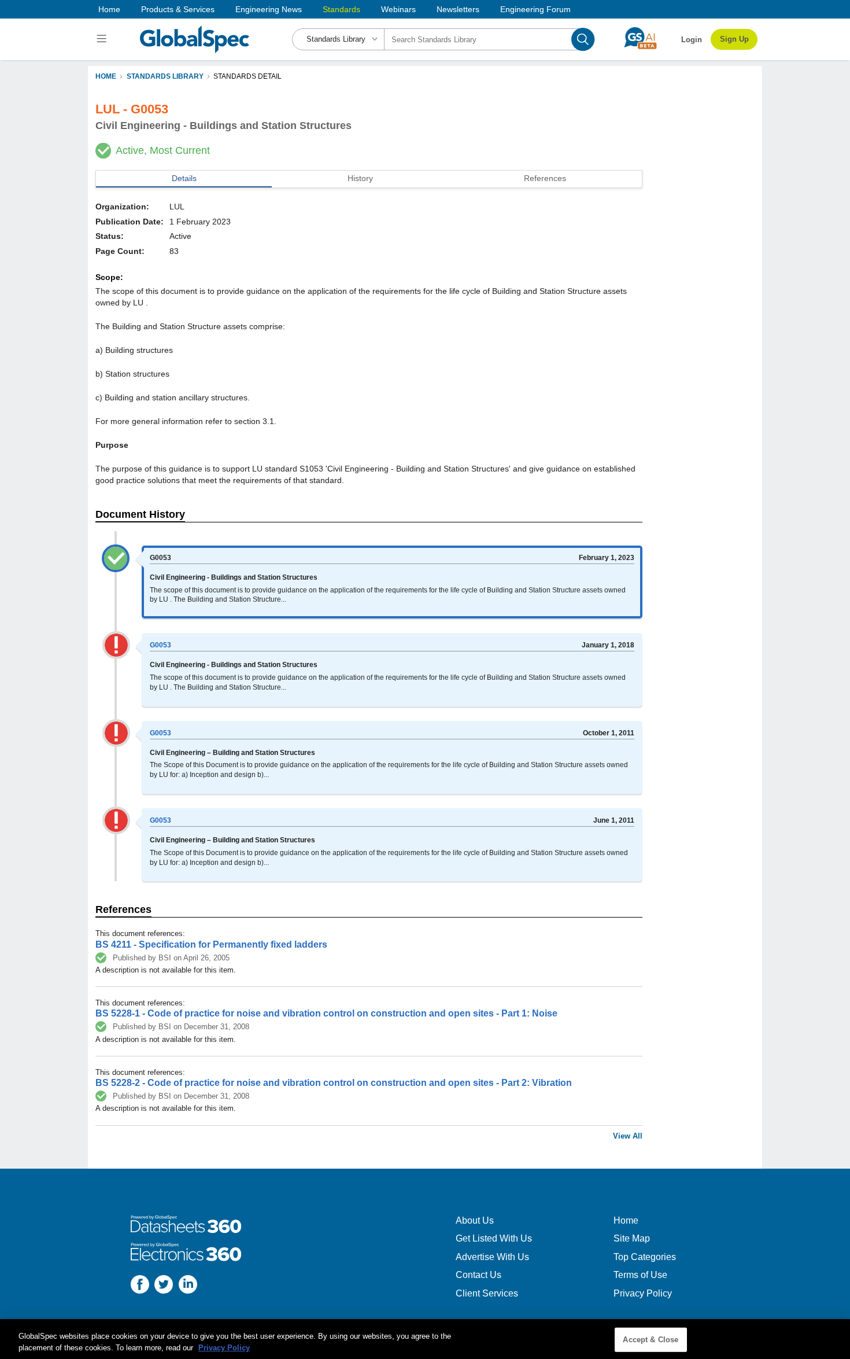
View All (627, 1136)
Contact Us (478, 1275)
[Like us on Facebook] (140, 1286)
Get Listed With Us (494, 1238)
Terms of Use (640, 1275)
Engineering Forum (535, 9)
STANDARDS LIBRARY (165, 76)
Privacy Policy (643, 1293)
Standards (341, 9)
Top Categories (645, 1257)
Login (691, 39)
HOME (105, 76)
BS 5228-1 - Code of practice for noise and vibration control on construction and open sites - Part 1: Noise (326, 1013)
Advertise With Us (492, 1257)
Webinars (398, 9)
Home (109, 9)
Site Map (632, 1238)
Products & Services (178, 9)
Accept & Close (650, 1339)
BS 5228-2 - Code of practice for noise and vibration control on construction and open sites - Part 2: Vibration (333, 1083)
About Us (475, 1220)
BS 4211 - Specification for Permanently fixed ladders (211, 944)
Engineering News (268, 9)
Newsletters (458, 9)
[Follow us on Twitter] (163, 1286)
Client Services (487, 1293)
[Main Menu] (103, 39)
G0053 (160, 645)
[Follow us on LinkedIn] (188, 1286)
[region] (425, 1339)
